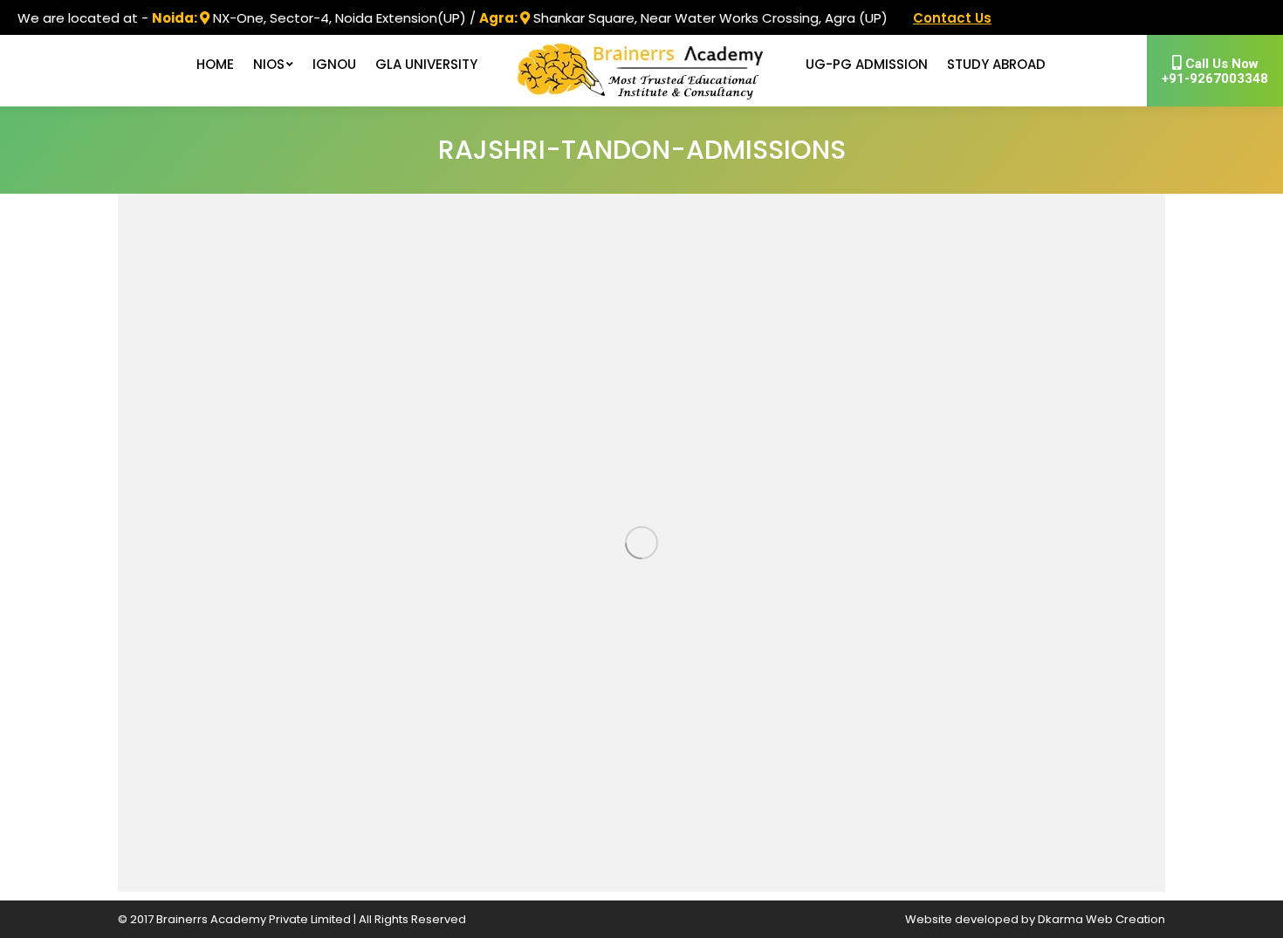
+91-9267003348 (1215, 71)
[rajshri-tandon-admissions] (641, 543)
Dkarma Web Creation (1101, 919)
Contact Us (952, 18)
